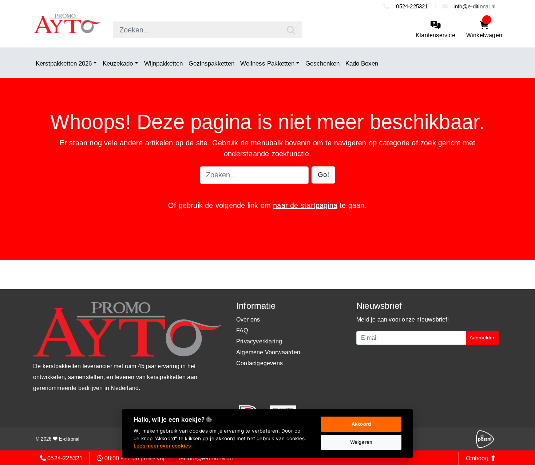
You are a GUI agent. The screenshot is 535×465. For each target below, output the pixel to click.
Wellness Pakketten (267, 63)
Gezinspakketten (211, 63)
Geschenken (322, 63)
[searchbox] (207, 29)
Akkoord (361, 424)
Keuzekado (118, 63)
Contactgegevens (259, 363)
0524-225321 (411, 6)
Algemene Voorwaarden (268, 352)
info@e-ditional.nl (474, 6)
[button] (323, 175)
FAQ (242, 330)
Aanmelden (482, 337)
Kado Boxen (361, 63)
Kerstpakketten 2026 (64, 63)
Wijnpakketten (163, 63)
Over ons (248, 319)
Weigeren (361, 442)
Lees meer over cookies (162, 446)
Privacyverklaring (259, 341)
